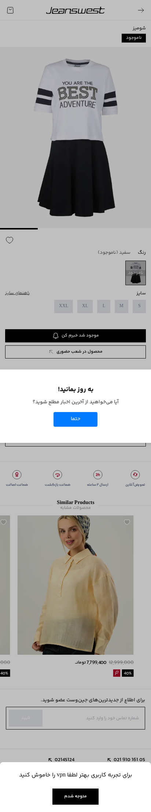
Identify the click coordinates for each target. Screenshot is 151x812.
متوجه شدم (75, 796)
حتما (75, 419)
